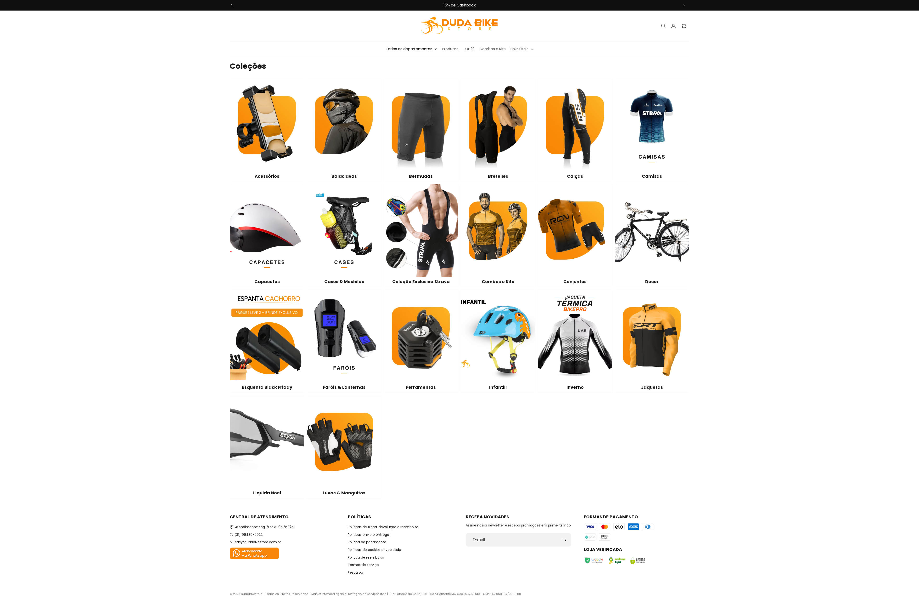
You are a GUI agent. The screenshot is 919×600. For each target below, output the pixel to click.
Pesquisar (356, 572)
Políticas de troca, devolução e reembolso (383, 527)
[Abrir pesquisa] (663, 26)
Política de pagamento (367, 542)
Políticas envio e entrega (368, 534)
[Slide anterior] (231, 5)
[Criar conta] (564, 539)
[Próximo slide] (684, 5)
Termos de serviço (363, 564)
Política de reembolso (366, 557)
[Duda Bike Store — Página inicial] (459, 26)
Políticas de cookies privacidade (374, 549)
